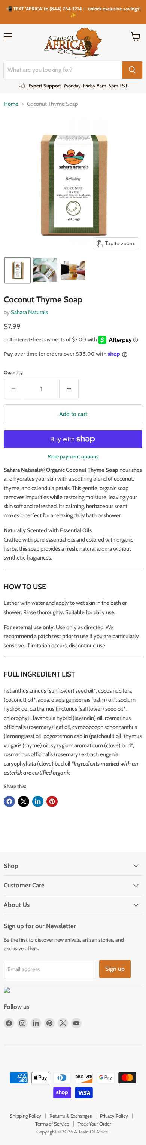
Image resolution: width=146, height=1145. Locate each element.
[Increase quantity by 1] (69, 388)
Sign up (115, 968)
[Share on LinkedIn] (37, 801)
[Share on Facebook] (9, 801)
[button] (17, 270)
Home (11, 104)
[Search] (132, 70)
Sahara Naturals (29, 312)
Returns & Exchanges (70, 1116)
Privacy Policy (114, 1116)
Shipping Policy (25, 1116)
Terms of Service (52, 1124)
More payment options (73, 456)
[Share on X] (23, 801)
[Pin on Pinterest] (52, 801)
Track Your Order (94, 1124)
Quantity (13, 372)
